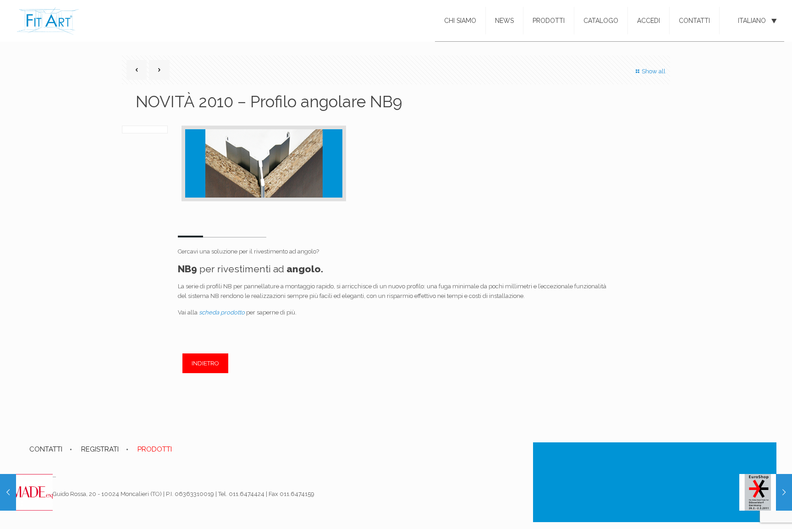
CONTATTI (45, 449)
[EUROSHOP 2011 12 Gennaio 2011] (765, 492)
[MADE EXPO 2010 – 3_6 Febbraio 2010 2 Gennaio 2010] (26, 492)
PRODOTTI (155, 449)
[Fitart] (48, 20)
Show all (654, 71)
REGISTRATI (100, 449)
